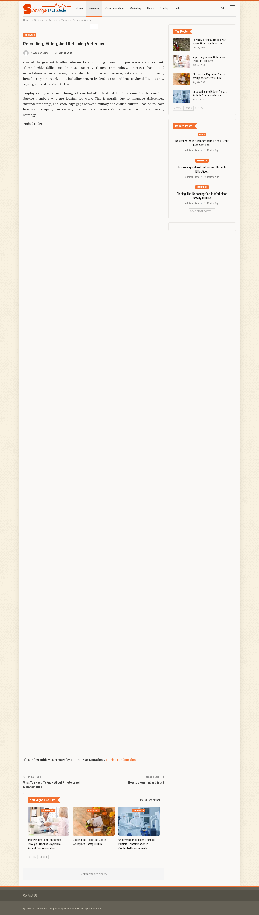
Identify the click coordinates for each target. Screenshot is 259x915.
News (150, 8)
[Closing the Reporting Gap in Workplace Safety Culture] (94, 821)
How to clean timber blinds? (146, 782)
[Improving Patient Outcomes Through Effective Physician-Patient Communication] (48, 821)
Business (94, 8)
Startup (164, 8)
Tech (177, 8)
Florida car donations (121, 759)
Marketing (135, 8)
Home (79, 8)
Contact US (30, 895)
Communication (114, 8)
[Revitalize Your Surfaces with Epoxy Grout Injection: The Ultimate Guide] (181, 44)
